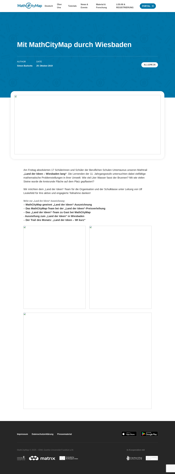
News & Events (84, 6)
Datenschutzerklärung (42, 434)
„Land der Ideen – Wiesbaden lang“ (45, 173)
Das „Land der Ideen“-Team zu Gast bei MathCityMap (58, 212)
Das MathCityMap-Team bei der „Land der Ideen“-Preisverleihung (65, 208)
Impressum (22, 434)
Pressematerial (64, 434)
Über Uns (59, 6)
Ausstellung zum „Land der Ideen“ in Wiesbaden (54, 216)
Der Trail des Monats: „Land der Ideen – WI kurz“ (55, 220)
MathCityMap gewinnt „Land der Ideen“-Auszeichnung (59, 204)
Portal (146, 6)
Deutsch (49, 6)
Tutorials (72, 6)
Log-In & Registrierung (124, 6)
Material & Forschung (101, 6)
